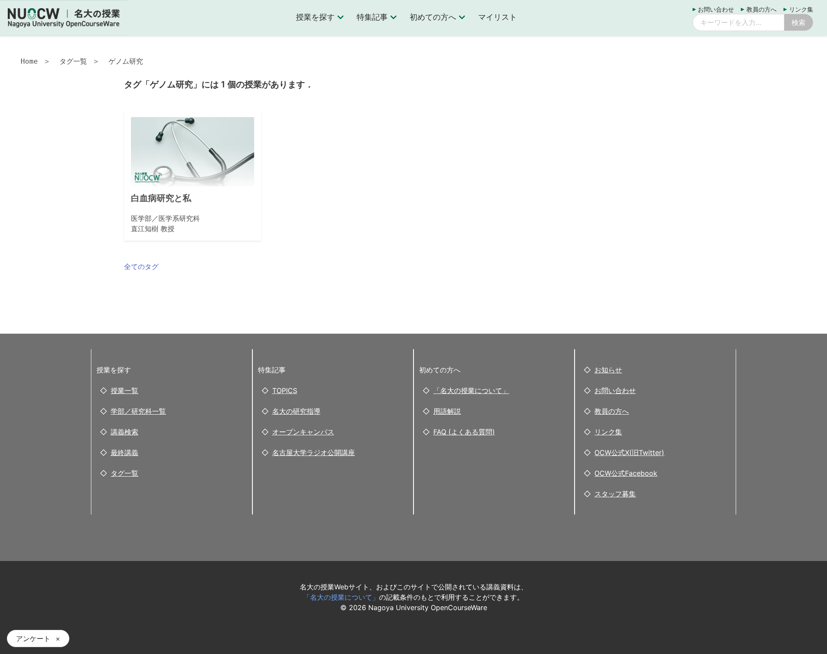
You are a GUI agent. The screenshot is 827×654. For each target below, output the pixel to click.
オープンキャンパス (303, 432)
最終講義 (124, 452)
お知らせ (608, 370)
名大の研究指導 (296, 411)
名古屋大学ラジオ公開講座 (313, 452)
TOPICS (284, 390)
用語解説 (447, 411)
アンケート (33, 638)
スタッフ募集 (615, 494)
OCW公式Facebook (625, 473)
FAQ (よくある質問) (464, 432)
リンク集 (801, 9)
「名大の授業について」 (471, 390)
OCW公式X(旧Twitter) (629, 452)
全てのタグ (141, 266)
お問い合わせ (716, 9)
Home (29, 61)
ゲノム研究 (126, 61)
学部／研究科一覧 (138, 411)
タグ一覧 (73, 61)
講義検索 (124, 432)
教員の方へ (761, 9)
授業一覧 (124, 390)
